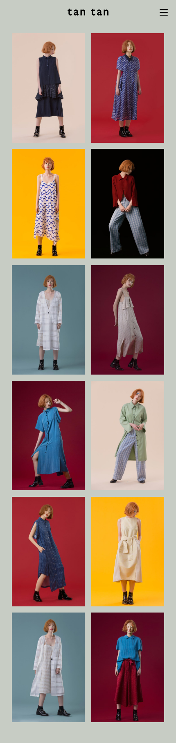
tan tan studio (88, 12)
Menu (163, 12)
